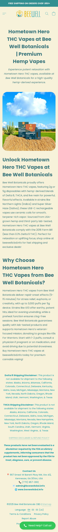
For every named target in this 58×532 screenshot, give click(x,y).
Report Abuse (29, 518)
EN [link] (29, 509)
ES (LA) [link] (40, 509)
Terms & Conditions (20, 514)
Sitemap (46, 504)
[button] (29, 526)
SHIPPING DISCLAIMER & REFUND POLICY (29, 437)
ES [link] (33, 509)
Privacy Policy (41, 514)
